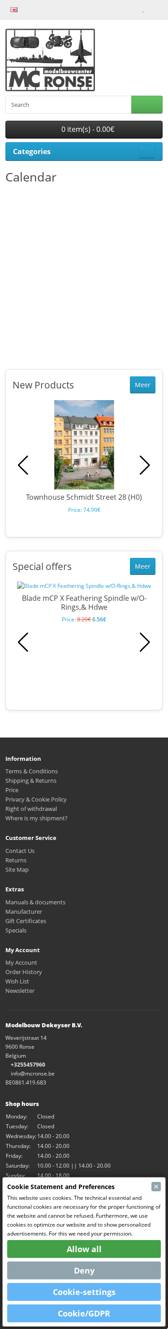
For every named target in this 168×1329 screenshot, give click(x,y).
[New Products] (30, 9)
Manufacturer (23, 911)
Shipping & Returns (30, 780)
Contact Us (19, 851)
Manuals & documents (35, 902)
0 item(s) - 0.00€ (87, 129)
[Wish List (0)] (143, 9)
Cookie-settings (84, 1292)
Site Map (17, 869)
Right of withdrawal (31, 809)
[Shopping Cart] (151, 9)
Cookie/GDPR (84, 1313)
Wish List (17, 981)
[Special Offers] (39, 9)
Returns (15, 860)
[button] (145, 465)
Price (11, 790)
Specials (15, 930)
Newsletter (19, 991)
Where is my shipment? (36, 818)
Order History (23, 972)
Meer (143, 384)
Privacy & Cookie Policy (36, 799)
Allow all (84, 1249)
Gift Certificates (25, 921)
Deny (84, 1270)
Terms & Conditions (31, 771)
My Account (21, 962)
